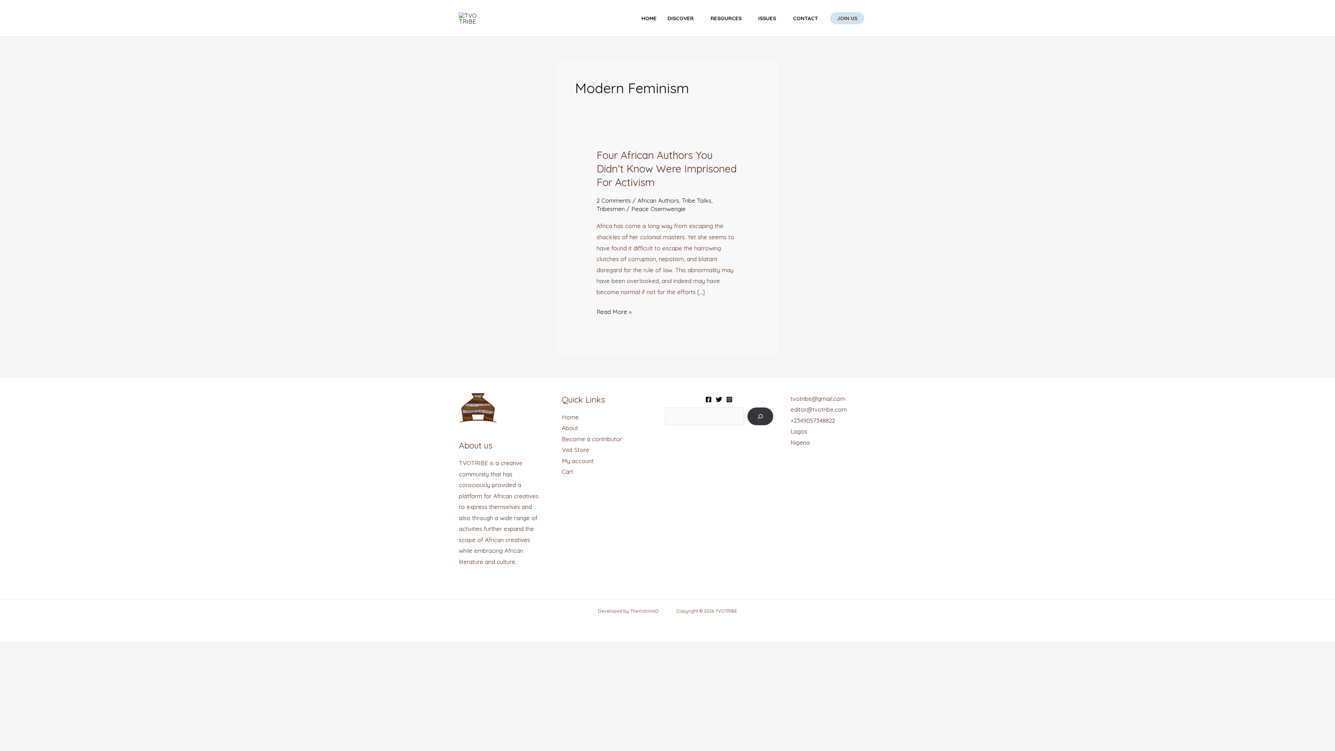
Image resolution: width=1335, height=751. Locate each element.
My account (578, 461)
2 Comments (614, 200)
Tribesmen (611, 208)
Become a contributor (592, 439)
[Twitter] (719, 399)
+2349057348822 (813, 420)
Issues (767, 18)
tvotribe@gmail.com (818, 398)
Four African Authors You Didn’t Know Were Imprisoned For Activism (667, 168)
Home (649, 18)
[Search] (760, 416)
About (570, 427)
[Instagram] (729, 399)
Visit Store (575, 449)
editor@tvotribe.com (819, 409)
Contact (805, 18)
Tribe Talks (696, 200)
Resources (726, 18)
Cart (567, 471)
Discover (681, 18)
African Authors (658, 200)
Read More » (614, 310)
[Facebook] (708, 399)
